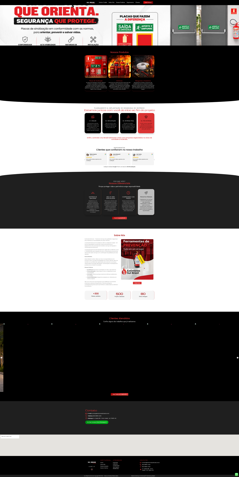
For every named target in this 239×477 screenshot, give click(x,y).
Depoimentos (130, 2)
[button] (154, 160)
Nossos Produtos (120, 2)
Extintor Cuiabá (103, 2)
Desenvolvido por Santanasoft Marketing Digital (143, 475)
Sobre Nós (111, 2)
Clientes (137, 2)
